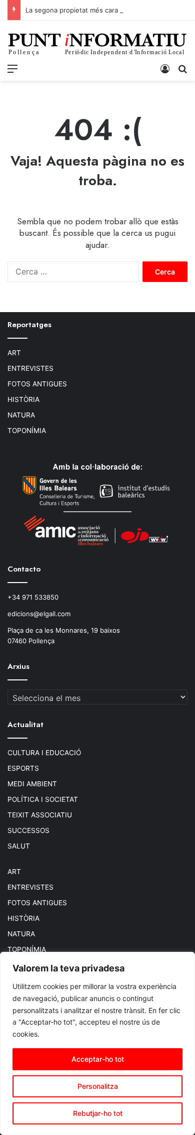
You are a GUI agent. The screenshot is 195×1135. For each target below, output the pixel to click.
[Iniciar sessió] (165, 68)
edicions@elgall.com (39, 614)
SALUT (19, 846)
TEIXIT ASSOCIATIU (40, 815)
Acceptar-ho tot (98, 1059)
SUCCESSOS (29, 830)
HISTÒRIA (24, 399)
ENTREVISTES (31, 368)
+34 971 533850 (33, 597)
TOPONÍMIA (27, 431)
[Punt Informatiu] (98, 45)
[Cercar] (183, 68)
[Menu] (13, 68)
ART (14, 353)
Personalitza (98, 1086)
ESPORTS (23, 768)
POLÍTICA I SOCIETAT (43, 799)
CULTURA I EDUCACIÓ (44, 753)
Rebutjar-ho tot (97, 1113)
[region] (97, 1043)
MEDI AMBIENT (32, 784)
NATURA (21, 415)
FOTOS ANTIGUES (37, 384)
